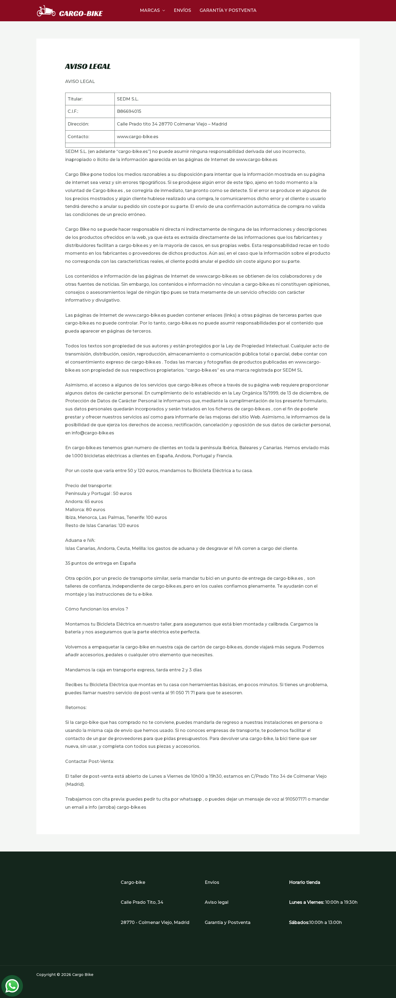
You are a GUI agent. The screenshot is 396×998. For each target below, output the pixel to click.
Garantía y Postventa (228, 10)
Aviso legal (216, 902)
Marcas (150, 10)
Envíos (182, 10)
